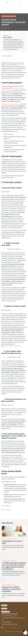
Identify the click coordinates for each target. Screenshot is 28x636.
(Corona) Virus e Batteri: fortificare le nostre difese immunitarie (11, 589)
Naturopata (20, 64)
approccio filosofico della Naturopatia (11, 104)
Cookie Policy (4, 608)
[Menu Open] (14, 11)
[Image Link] (14, 531)
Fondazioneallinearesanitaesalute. (12, 346)
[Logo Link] (14, 6)
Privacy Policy (4, 605)
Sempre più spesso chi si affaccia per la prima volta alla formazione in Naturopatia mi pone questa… (13, 547)
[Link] (25, 56)
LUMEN (3, 505)
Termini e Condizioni (5, 611)
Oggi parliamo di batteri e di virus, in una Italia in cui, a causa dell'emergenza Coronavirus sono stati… (13, 595)
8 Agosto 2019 (5, 28)
